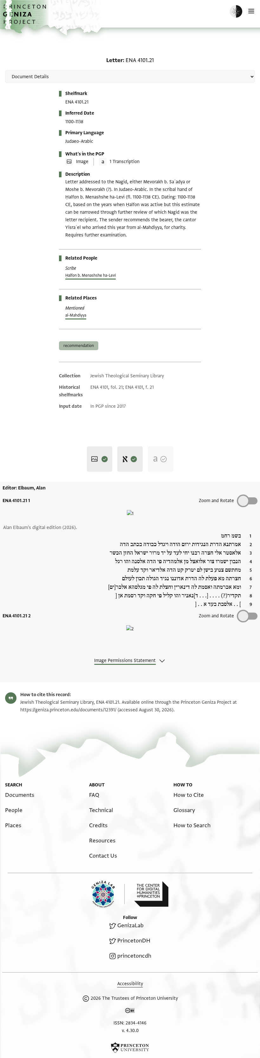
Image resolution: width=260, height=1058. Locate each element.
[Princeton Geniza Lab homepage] (108, 894)
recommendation (78, 345)
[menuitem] (19, 795)
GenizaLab (130, 925)
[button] (25, 17)
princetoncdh (134, 956)
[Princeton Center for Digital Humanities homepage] (151, 894)
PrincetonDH (133, 940)
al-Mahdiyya (75, 315)
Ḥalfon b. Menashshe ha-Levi (90, 275)
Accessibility (130, 984)
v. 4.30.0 (130, 1031)
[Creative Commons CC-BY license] (130, 1012)
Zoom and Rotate (216, 501)
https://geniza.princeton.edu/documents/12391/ (68, 710)
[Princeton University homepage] (130, 1047)
